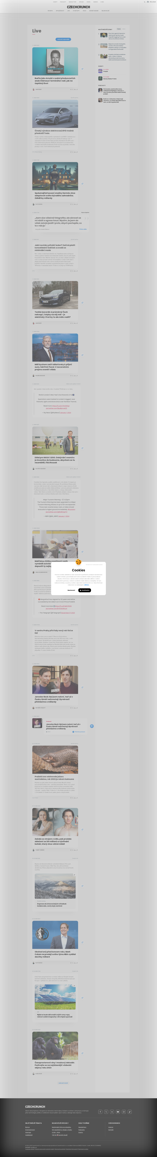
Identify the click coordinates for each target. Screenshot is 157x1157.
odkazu (86, 585)
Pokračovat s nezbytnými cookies (94, 564)
